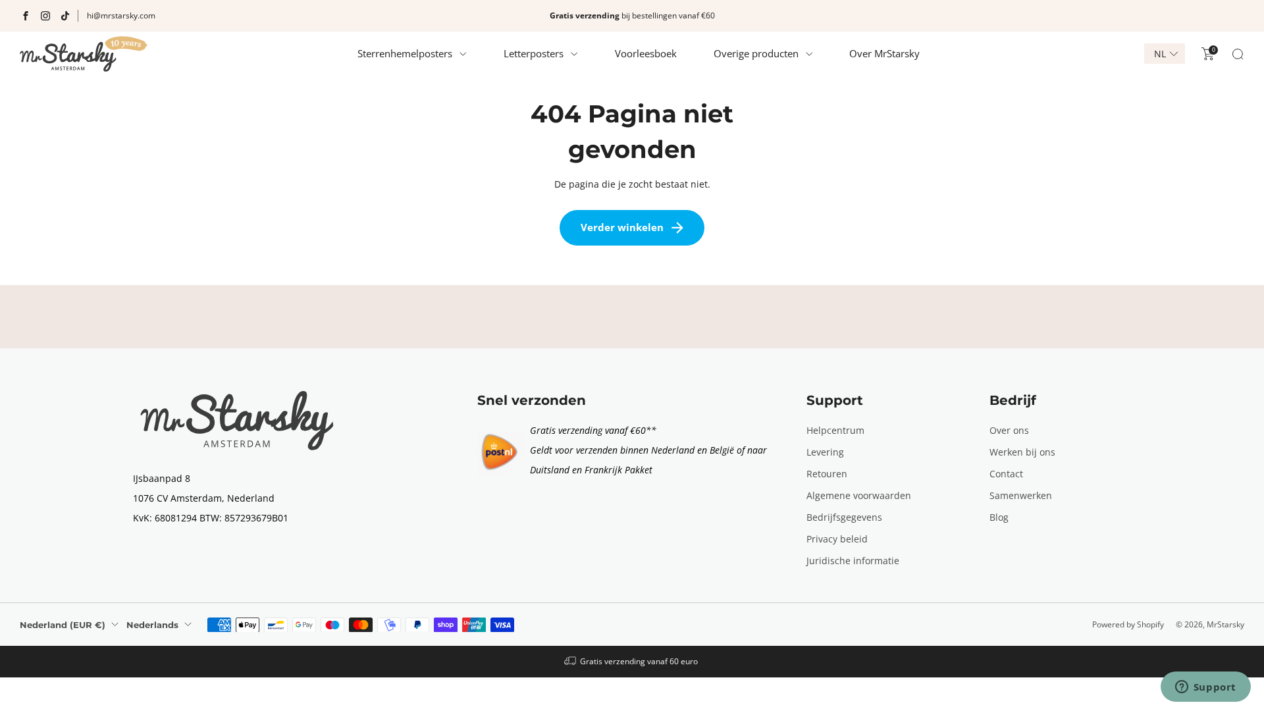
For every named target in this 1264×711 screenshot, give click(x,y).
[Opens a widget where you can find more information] (1205, 688)
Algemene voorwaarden (858, 495)
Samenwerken (1020, 495)
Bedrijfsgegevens (844, 517)
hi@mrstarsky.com (121, 15)
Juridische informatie (852, 560)
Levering (825, 452)
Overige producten (756, 53)
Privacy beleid (837, 539)
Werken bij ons (1022, 452)
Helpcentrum (835, 430)
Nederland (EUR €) (62, 624)
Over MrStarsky (884, 53)
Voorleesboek (646, 53)
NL (1160, 54)
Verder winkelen (622, 227)
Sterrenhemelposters (404, 53)
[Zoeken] (1237, 54)
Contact (1006, 473)
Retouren (826, 473)
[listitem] (632, 16)
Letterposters (534, 53)
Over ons (1009, 430)
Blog (999, 517)
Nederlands (152, 624)
